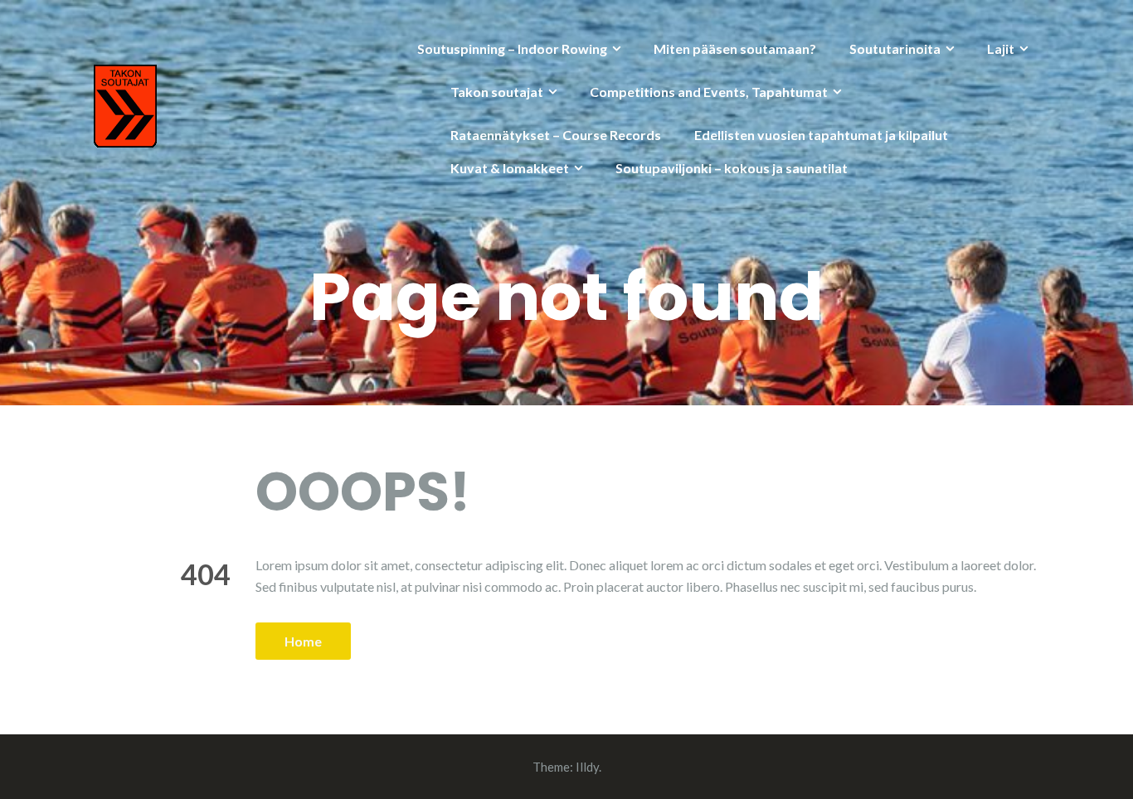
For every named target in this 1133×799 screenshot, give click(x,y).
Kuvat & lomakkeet (509, 168)
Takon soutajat (496, 91)
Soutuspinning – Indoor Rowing (512, 48)
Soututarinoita (895, 48)
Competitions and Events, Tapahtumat (709, 91)
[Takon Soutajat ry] (125, 104)
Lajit (1000, 48)
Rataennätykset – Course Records (555, 135)
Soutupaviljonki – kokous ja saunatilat (731, 168)
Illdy (587, 766)
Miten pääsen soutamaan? (735, 48)
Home (303, 641)
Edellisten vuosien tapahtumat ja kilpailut (821, 135)
